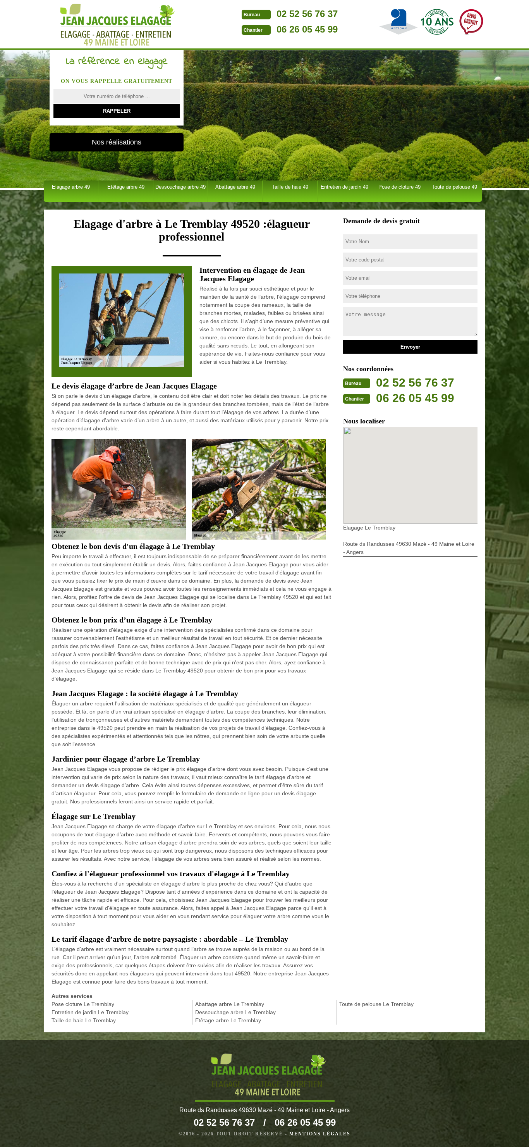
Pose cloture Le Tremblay (83, 1004)
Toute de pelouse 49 (454, 187)
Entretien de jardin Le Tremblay (90, 1012)
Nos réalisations (116, 142)
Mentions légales (319, 1134)
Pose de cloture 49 (399, 187)
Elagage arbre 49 (71, 187)
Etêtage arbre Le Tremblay (228, 1020)
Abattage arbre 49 (235, 187)
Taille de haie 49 (290, 187)
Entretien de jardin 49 (344, 187)
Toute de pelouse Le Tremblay (376, 1004)
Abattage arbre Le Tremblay (229, 1004)
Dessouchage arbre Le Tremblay (235, 1012)
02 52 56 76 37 (307, 14)
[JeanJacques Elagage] (114, 25)
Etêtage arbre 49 (125, 187)
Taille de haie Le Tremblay (84, 1020)
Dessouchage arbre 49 (180, 187)
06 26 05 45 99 (307, 29)
